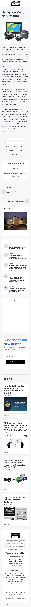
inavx (7, 146)
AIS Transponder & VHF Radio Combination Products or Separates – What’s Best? (17, 279)
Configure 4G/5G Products (16, 581)
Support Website (10, 577)
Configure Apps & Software (16, 583)
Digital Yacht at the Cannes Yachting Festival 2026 (17, 248)
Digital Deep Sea (16, 565)
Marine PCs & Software (15, 561)
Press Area (12, 594)
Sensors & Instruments (16, 556)
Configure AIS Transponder (16, 579)
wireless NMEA (15, 154)
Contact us (20, 594)
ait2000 (10, 139)
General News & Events (18, 592)
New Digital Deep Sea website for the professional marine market (18, 257)
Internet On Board (16, 558)
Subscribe (15, 362)
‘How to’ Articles (10, 573)
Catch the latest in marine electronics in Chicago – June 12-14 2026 (17, 290)
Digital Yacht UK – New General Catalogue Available (14, 499)
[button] (2, 3)
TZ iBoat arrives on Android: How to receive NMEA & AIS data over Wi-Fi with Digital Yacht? (18, 268)
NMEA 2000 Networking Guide (15, 575)
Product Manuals (21, 577)
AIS (9, 556)
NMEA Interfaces (13, 563)
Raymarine (11, 150)
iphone (21, 146)
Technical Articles (20, 573)
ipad (14, 146)
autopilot (18, 139)
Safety (21, 563)
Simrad (20, 150)
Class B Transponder (11, 143)
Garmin (22, 143)
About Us (8, 592)
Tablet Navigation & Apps (16, 559)
